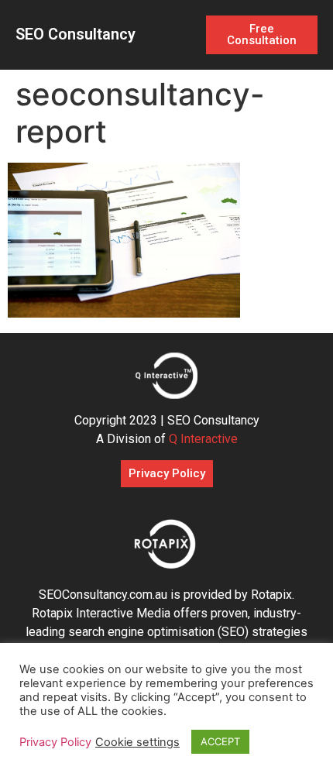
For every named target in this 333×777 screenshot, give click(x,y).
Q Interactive (203, 438)
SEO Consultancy (75, 34)
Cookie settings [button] (137, 742)
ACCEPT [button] (220, 741)
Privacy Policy (55, 742)
